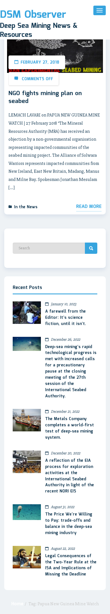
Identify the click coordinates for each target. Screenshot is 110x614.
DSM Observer (33, 15)
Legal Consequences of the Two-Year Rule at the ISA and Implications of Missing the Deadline (70, 565)
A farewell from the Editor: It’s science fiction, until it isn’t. (65, 317)
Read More (89, 206)
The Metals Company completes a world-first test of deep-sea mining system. (69, 428)
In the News (26, 207)
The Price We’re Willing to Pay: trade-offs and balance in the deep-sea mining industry (68, 523)
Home (17, 604)
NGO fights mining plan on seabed (45, 97)
